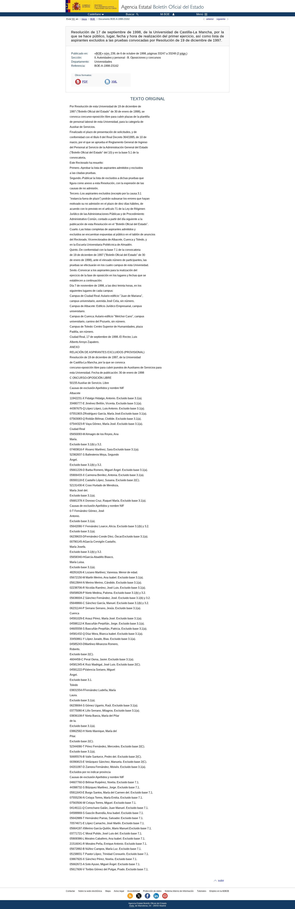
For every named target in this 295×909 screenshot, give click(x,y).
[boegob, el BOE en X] (139, 898)
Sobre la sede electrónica (90, 891)
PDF (85, 81)
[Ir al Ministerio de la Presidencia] (92, 6)
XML (114, 81)
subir (221, 880)
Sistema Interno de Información (179, 891)
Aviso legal (119, 891)
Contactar (70, 891)
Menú (199, 14)
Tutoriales (201, 891)
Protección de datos (152, 891)
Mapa (108, 891)
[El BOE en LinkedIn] (156, 898)
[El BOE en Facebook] (147, 898)
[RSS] (130, 898)
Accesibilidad (133, 891)
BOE (92, 19)
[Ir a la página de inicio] (162, 7)
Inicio (84, 19)
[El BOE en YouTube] (165, 898)
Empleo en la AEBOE (219, 891)
